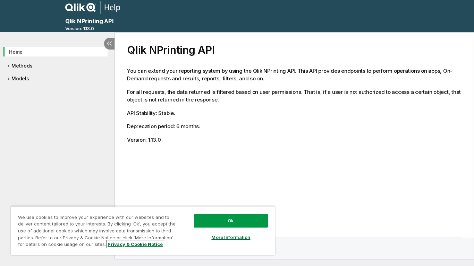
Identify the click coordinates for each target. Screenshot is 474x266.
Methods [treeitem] (21, 66)
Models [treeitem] (20, 78)
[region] (143, 230)
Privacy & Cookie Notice (135, 244)
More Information (230, 237)
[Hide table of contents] (109, 44)
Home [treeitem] (16, 52)
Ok (231, 220)
